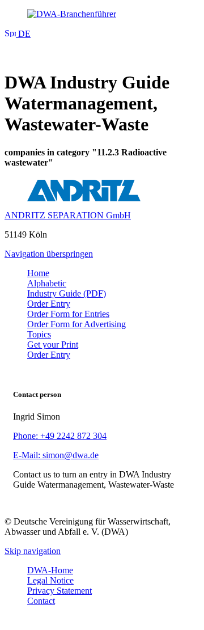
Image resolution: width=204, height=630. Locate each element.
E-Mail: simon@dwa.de (56, 455)
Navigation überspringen (49, 254)
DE (23, 34)
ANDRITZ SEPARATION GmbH (68, 215)
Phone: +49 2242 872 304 (60, 436)
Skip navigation (33, 551)
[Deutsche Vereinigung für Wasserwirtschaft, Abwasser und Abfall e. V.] (102, 14)
